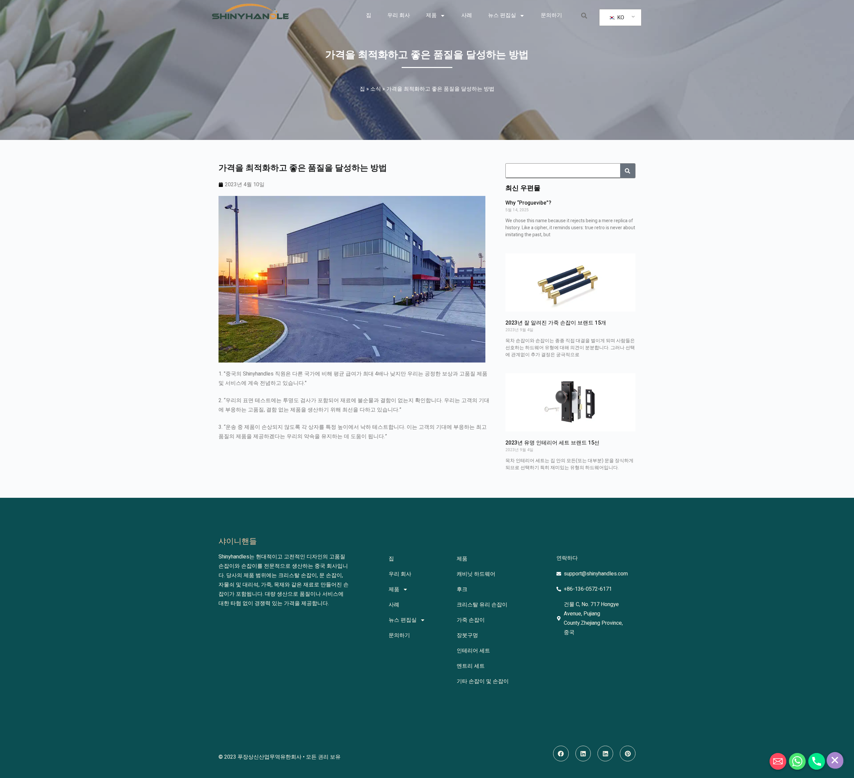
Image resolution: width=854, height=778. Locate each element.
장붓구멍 (467, 635)
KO (620, 18)
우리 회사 (398, 15)
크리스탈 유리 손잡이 (482, 605)
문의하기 (551, 15)
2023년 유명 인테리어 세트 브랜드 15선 (552, 443)
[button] (583, 15)
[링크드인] (583, 753)
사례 (466, 15)
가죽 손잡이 (471, 620)
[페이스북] (561, 753)
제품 (431, 15)
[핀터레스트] (627, 753)
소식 (375, 89)
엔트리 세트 (471, 666)
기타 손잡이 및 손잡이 (483, 681)
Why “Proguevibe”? (528, 203)
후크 (462, 589)
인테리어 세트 (473, 651)
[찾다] (627, 171)
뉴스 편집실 (502, 15)
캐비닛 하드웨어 (476, 574)
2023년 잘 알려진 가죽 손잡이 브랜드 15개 (555, 323)
